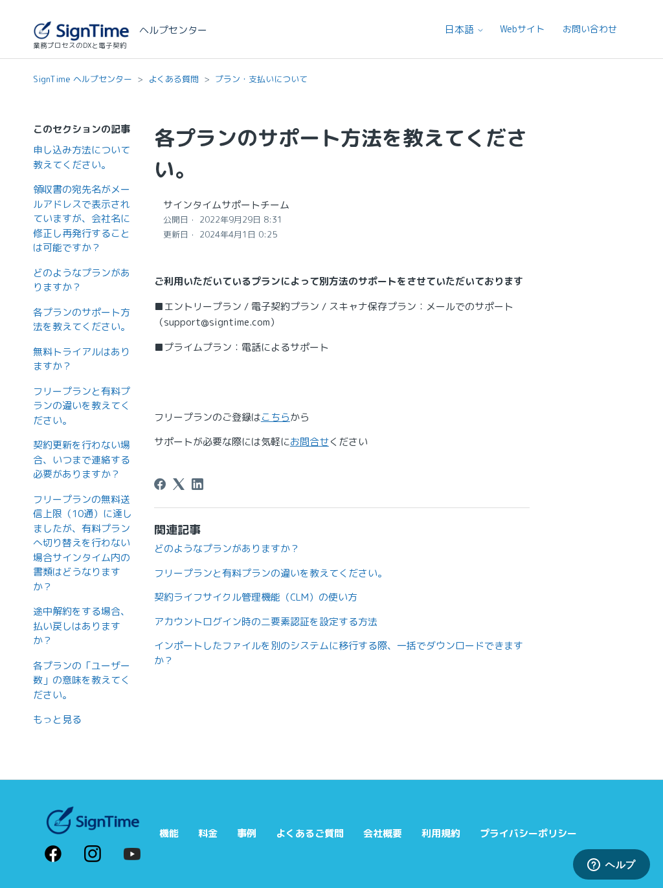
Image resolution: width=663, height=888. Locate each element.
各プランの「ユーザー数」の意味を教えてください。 (81, 680)
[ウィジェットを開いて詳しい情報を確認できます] (611, 865)
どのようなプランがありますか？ (81, 280)
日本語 (461, 29)
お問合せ (309, 442)
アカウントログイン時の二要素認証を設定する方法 (265, 621)
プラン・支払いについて (261, 79)
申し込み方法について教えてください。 (81, 157)
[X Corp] (179, 484)
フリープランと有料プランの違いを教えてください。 (81, 405)
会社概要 (382, 833)
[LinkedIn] (197, 484)
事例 (246, 833)
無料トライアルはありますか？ (81, 359)
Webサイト (522, 29)
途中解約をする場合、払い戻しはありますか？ (81, 626)
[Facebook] (160, 484)
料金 (208, 833)
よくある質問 (173, 79)
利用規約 (440, 833)
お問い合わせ (590, 29)
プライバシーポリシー (528, 833)
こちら (275, 417)
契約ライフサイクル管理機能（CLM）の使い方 (255, 597)
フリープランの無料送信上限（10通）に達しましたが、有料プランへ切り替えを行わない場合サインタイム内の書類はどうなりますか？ (82, 543)
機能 (169, 833)
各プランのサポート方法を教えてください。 (81, 319)
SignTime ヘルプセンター (82, 79)
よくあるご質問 (310, 833)
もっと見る (57, 719)
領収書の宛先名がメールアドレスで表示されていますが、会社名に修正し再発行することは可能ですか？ (81, 218)
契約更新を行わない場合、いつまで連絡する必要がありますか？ (81, 459)
